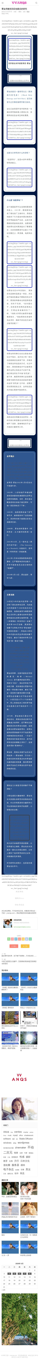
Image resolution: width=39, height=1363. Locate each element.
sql (13, 1138)
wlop (14, 1143)
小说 (8, 1157)
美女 (28, 1169)
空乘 (22, 1169)
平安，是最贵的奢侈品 (9, 1196)
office (21, 1135)
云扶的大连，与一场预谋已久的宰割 (28, 1236)
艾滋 (4, 1173)
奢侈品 (31, 1153)
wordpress (23, 1142)
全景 (21, 1153)
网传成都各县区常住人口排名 (10, 1027)
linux (4, 1135)
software (7, 1138)
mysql (15, 1135)
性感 (22, 1156)
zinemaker (20, 1147)
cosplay (25, 1132)
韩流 (22, 1173)
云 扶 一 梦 (5, 1255)
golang (31, 1132)
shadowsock (28, 1135)
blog (12, 1132)
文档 (11, 1161)
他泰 (16, 1152)
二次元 (7, 1152)
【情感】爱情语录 (8, 1007)
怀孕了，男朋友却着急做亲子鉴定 (28, 1027)
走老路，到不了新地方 (28, 1217)
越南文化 (10, 1174)
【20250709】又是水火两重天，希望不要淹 (10, 1047)
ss (17, 1139)
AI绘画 (6, 1131)
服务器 (15, 1165)
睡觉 (3, 1235)
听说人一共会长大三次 (28, 1007)
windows (7, 1142)
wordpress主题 (8, 1148)
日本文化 (25, 1160)
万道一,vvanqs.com (8, 913)
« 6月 (3, 1290)
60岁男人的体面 (25, 1255)
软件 (17, 1173)
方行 (16, 1160)
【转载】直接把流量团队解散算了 (10, 988)
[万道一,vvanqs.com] (19, 2)
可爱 (25, 1153)
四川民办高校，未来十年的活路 (25, 1197)
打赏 (25, 946)
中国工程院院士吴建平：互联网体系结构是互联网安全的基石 (19, 962)
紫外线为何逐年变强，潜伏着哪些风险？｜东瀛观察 (28, 1048)
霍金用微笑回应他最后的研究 (26, 913)
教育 (5, 1160)
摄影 (28, 1156)
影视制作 (15, 1157)
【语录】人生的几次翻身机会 (28, 988)
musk (9, 1135)
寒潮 (4, 1157)
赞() (13, 946)
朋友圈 (6, 1165)
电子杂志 (8, 1169)
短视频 (17, 1170)
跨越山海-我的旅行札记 (9, 1217)
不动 (31, 1147)
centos (18, 1131)
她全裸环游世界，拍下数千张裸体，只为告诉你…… (19, 956)
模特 (23, 1165)
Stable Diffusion (26, 1138)
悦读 (28, 12)
